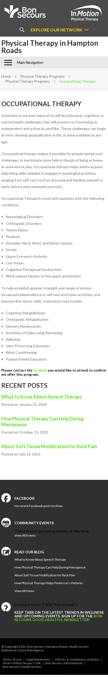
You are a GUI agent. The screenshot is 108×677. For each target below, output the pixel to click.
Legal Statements (38, 659)
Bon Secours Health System (22, 667)
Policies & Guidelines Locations (77, 659)
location (40, 370)
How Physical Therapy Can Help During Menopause (42, 421)
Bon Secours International (63, 663)
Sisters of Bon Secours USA (22, 663)
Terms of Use (12, 659)
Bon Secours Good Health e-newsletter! (58, 618)
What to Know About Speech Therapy (41, 397)
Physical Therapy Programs (42, 76)
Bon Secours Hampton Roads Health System (58, 646)
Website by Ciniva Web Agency (22, 650)
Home (6, 76)
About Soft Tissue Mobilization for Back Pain (49, 446)
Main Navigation (30, 62)
